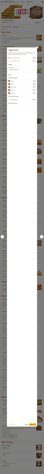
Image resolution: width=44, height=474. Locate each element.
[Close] (37, 47)
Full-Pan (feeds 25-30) (15, 61)
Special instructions (12, 103)
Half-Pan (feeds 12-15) (15, 58)
